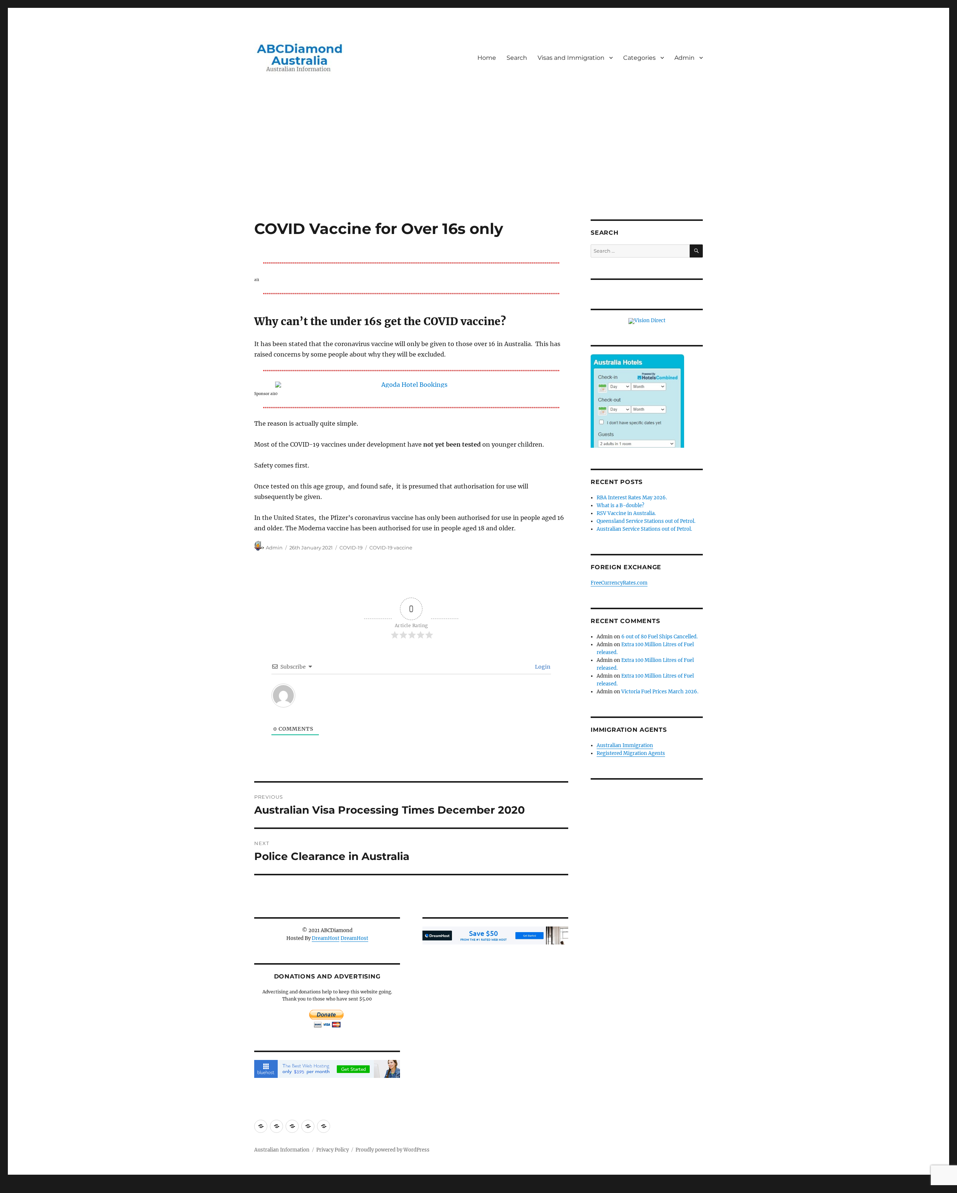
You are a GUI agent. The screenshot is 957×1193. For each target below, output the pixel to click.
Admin (684, 57)
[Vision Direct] (646, 321)
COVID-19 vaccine (390, 548)
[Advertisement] (478, 164)
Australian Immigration (625, 745)
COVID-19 (351, 548)
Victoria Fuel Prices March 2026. (659, 691)
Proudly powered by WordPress (393, 1150)
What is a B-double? (620, 505)
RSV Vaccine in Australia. (626, 513)
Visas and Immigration (571, 57)
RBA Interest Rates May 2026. (632, 497)
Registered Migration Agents (631, 753)
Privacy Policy (332, 1150)
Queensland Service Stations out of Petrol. (646, 521)
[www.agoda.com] (411, 385)
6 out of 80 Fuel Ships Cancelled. (659, 637)
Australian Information (282, 1150)
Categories (639, 57)
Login (542, 666)
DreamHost (325, 938)
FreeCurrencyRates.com (619, 583)
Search (517, 57)
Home (486, 57)
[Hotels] (637, 416)
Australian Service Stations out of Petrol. (644, 529)
